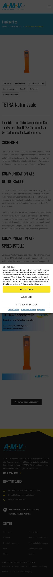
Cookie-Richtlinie (13, 310)
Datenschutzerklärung (28, 310)
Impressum (41, 310)
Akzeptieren (26, 289)
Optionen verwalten (26, 305)
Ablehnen (26, 297)
